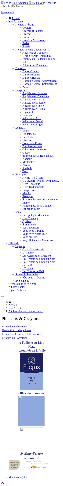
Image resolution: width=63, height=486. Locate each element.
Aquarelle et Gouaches (14, 326)
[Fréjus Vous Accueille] (28, 2)
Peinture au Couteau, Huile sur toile (21, 334)
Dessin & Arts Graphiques (16, 330)
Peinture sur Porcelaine (14, 337)
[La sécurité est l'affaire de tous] (31, 449)
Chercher (6, 6)
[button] (15, 21)
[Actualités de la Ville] (31, 388)
